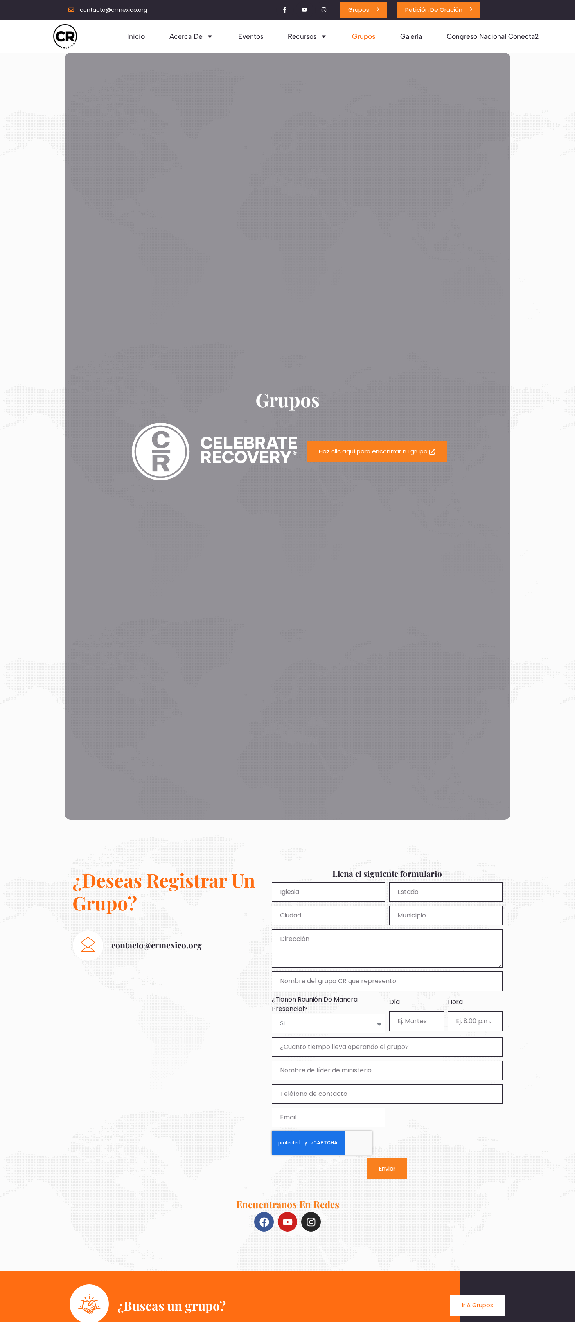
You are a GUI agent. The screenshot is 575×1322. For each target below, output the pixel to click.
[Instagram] (324, 10)
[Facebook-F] (285, 10)
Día (394, 1001)
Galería (411, 36)
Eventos (250, 36)
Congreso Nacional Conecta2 (493, 36)
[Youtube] (304, 10)
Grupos (363, 36)
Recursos (302, 36)
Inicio (136, 36)
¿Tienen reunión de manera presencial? (315, 1004)
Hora (455, 1001)
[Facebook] (264, 1222)
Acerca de (186, 36)
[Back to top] (558, 1303)
